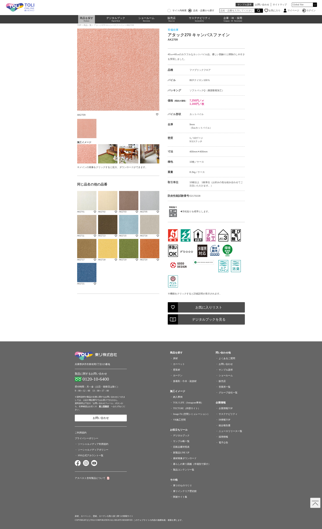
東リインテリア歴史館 (185, 491)
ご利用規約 (81, 432)
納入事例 (177, 397)
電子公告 (223, 442)
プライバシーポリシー (86, 438)
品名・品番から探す (203, 10)
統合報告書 (224, 425)
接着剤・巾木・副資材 (185, 381)
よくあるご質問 (227, 358)
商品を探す (86, 19)
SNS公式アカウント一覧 (90, 455)
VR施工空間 (179, 420)
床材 (175, 358)
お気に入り (274, 10)
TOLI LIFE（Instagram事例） (188, 402)
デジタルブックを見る (209, 319)
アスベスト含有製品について (90, 478)
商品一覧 (88, 25)
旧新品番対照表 (181, 447)
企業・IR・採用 (232, 19)
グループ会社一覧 (228, 392)
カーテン (177, 375)
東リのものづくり (182, 485)
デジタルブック (115, 19)
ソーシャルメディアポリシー (93, 450)
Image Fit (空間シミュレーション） (191, 414)
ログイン (311, 10)
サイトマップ (280, 4)
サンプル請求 (244, 4)
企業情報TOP (226, 408)
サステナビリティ (199, 19)
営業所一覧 (224, 387)
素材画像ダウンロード (185, 458)
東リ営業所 (104, 406)
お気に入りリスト (208, 307)
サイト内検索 (179, 10)
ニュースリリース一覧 (230, 431)
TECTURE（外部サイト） (186, 408)
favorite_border (157, 114)
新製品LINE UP (181, 452)
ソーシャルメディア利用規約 (93, 444)
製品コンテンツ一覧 (183, 469)
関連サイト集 (180, 497)
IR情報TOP (224, 420)
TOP (79, 25)
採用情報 (223, 437)
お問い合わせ (262, 4)
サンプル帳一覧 (181, 441)
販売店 (172, 19)
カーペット (179, 364)
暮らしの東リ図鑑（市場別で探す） (192, 464)
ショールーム (146, 19)
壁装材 (176, 370)
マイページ (293, 10)
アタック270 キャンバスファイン (109, 25)
